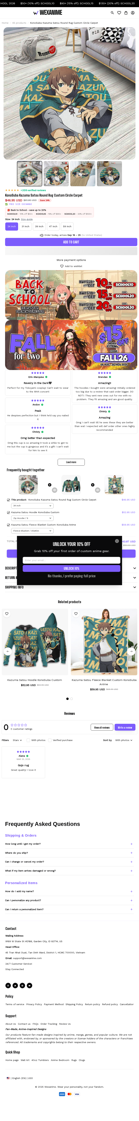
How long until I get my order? (23, 843)
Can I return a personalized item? (24, 909)
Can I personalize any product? (23, 900)
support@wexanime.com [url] (27, 958)
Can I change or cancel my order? (24, 861)
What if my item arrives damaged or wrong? (30, 870)
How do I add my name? (19, 891)
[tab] (67, 699)
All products (19, 22)
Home (5, 22)
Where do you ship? (16, 852)
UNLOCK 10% (71, 568)
